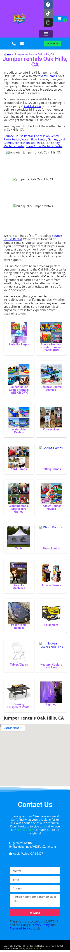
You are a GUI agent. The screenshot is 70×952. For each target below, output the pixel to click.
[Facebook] (48, 4)
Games (52, 139)
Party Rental (12, 139)
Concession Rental (46, 136)
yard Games (49, 76)
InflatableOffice (33, 948)
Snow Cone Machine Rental (44, 146)
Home (7, 54)
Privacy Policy (40, 925)
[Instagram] (48, 22)
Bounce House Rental (18, 136)
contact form (25, 830)
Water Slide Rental (34, 139)
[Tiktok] (48, 13)
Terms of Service (21, 928)
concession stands (27, 143)
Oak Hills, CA (32, 106)
